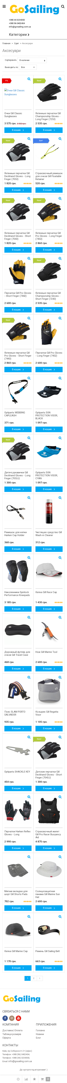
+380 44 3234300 (17, 20)
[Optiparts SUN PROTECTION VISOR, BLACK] (49, 391)
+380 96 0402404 (17, 23)
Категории (18, 35)
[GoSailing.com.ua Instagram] (11, 1018)
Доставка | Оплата (12, 1030)
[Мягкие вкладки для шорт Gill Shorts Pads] (18, 870)
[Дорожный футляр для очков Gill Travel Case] (18, 631)
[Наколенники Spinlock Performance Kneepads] (18, 571)
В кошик (16, 130)
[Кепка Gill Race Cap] (49, 571)
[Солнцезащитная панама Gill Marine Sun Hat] (49, 870)
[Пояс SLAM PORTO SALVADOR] (18, 690)
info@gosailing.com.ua (20, 26)
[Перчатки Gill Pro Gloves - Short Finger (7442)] (18, 272)
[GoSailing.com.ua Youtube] (18, 1018)
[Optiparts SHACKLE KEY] (18, 750)
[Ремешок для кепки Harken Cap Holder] (18, 511)
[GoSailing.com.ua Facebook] (5, 1018)
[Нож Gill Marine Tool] (49, 631)
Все (23, 67)
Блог (38, 1037)
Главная (6, 43)
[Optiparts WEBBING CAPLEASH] (18, 391)
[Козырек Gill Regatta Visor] (49, 690)
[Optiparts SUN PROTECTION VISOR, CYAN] (49, 451)
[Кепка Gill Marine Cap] (18, 930)
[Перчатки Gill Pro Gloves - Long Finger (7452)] (49, 331)
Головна (40, 1030)
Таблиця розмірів (11, 1034)
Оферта (6, 1037)
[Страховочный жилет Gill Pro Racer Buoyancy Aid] (49, 810)
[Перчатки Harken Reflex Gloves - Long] (18, 810)
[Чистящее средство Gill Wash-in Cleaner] (49, 511)
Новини (40, 1034)
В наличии (24, 60)
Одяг (16, 43)
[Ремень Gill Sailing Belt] (49, 930)
